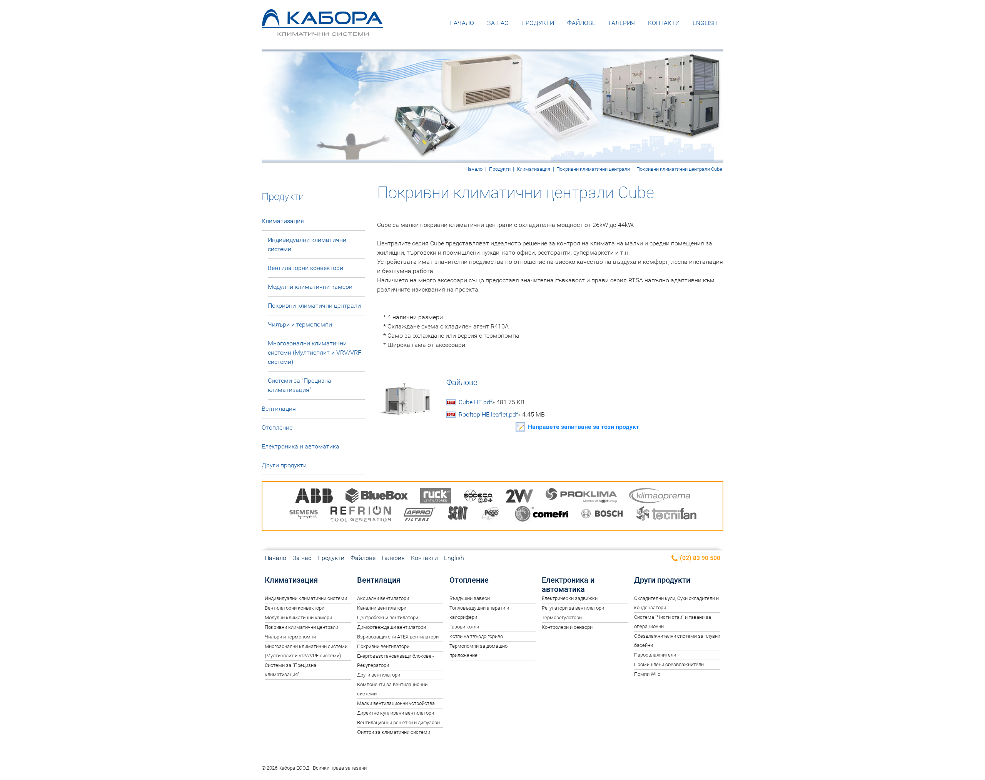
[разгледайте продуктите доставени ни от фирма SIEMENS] (303, 515)
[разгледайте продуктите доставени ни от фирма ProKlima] (581, 497)
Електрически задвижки (570, 598)
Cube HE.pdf (491, 402)
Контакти (663, 23)
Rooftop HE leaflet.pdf (502, 414)
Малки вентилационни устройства (396, 703)
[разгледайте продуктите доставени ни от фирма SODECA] (478, 497)
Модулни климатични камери (310, 286)
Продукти (537, 23)
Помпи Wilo (647, 674)
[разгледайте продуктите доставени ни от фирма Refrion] (361, 515)
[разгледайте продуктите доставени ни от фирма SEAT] (458, 515)
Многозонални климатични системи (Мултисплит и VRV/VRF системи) (314, 352)
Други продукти (284, 465)
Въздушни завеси (469, 598)
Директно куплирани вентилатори (395, 713)
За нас (497, 23)
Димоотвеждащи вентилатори (391, 627)
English (705, 23)
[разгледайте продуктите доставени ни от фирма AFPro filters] (419, 515)
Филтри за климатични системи (393, 732)
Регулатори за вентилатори (573, 608)
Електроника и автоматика (300, 446)
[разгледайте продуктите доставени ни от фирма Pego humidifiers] (492, 515)
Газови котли (464, 627)
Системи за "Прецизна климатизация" (299, 385)
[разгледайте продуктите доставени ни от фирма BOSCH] (602, 515)
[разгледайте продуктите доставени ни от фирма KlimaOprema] (660, 497)
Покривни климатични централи (593, 169)
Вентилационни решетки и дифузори (398, 722)
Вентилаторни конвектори (305, 268)
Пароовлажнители (655, 655)
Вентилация (279, 408)
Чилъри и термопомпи (300, 324)
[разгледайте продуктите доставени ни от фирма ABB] (314, 497)
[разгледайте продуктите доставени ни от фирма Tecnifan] (666, 515)
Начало (461, 23)
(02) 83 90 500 (699, 558)
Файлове (581, 23)
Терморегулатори (562, 617)
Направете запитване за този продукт (583, 426)
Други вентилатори (378, 675)
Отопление (277, 427)
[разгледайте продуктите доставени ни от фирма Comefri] (541, 515)
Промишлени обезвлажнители (669, 664)
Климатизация (533, 169)
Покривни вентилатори (383, 646)
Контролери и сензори (567, 627)
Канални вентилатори (381, 608)
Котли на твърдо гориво (476, 636)
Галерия (622, 23)
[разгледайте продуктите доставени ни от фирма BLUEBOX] (377, 497)
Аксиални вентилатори (383, 598)
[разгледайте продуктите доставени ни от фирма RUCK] (435, 497)
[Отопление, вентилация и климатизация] (322, 30)
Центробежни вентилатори (387, 617)
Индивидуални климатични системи (307, 244)
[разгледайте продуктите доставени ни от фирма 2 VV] (519, 497)
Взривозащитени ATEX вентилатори (398, 637)
